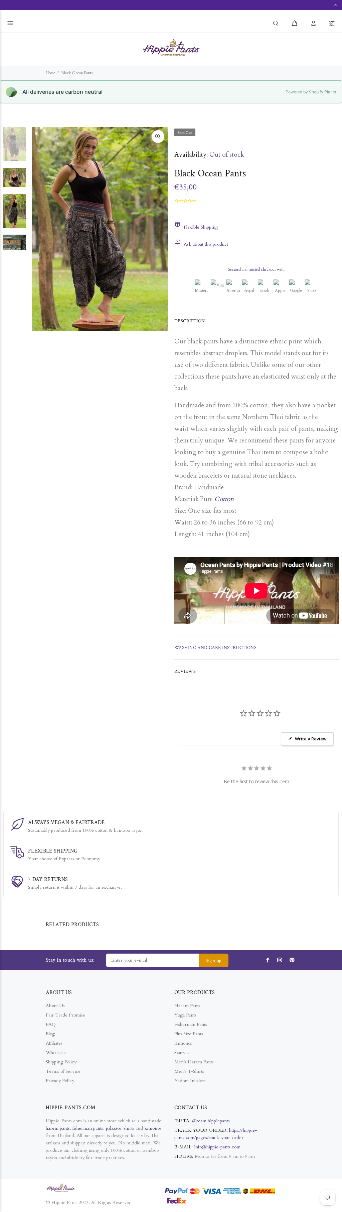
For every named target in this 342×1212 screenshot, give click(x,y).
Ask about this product (206, 244)
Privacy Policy (60, 1080)
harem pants (58, 1128)
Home (50, 73)
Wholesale (56, 1052)
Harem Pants (187, 1005)
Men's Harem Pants (194, 1062)
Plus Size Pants (188, 1034)
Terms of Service (63, 1071)
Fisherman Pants (190, 1024)
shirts (129, 1128)
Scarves (181, 1052)
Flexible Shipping (201, 227)
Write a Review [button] (311, 739)
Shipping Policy (61, 1062)
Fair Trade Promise (65, 1015)
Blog (50, 1034)
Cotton (224, 499)
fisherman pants (87, 1128)
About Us (55, 1005)
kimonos (152, 1128)
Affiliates (54, 1043)
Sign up (214, 960)
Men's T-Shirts (189, 1071)
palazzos (113, 1128)
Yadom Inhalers (190, 1080)
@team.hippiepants (211, 1121)
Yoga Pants (185, 1015)
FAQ (51, 1024)
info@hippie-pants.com (217, 1147)
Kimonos (183, 1043)
